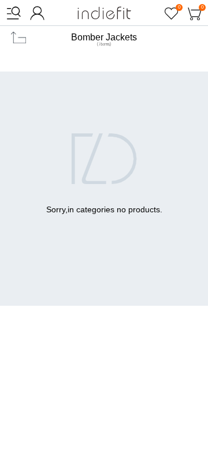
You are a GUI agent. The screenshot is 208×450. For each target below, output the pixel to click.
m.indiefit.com (104, 13)
